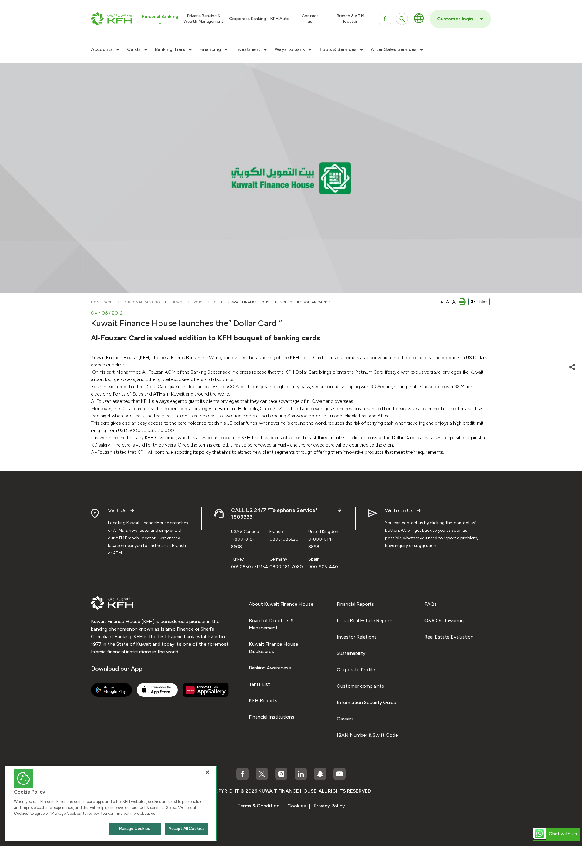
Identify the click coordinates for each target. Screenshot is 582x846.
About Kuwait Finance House (281, 604)
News (176, 302)
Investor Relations (357, 637)
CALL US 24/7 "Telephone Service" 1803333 (274, 513)
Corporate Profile (356, 669)
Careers (345, 719)
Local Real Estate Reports (365, 620)
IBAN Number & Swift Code (367, 735)
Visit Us (117, 510)
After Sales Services (393, 49)
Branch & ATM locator (350, 18)
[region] (111, 803)
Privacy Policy (329, 806)
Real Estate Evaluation (448, 637)
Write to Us (399, 510)
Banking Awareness (270, 668)
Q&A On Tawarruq (444, 620)
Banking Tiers (170, 49)
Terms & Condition (258, 806)
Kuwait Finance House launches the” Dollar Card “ (278, 302)
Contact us (310, 18)
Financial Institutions (271, 717)
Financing (210, 49)
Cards (134, 49)
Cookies (296, 806)
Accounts (102, 49)
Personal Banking (142, 302)
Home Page (101, 302)
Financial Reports (355, 604)
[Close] (207, 772)
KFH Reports (263, 700)
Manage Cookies (134, 828)
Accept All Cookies (187, 828)
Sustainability (351, 653)
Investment (247, 49)
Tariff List (259, 684)
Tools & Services (337, 49)
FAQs (430, 604)
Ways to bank (290, 49)
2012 (198, 302)
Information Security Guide (366, 702)
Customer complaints (360, 686)
